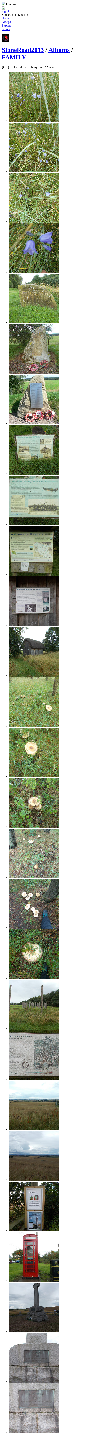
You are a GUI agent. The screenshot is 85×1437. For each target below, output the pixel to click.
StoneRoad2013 (23, 49)
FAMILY (14, 57)
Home (5, 18)
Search (6, 29)
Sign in (6, 11)
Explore (6, 25)
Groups (6, 22)
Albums (59, 49)
